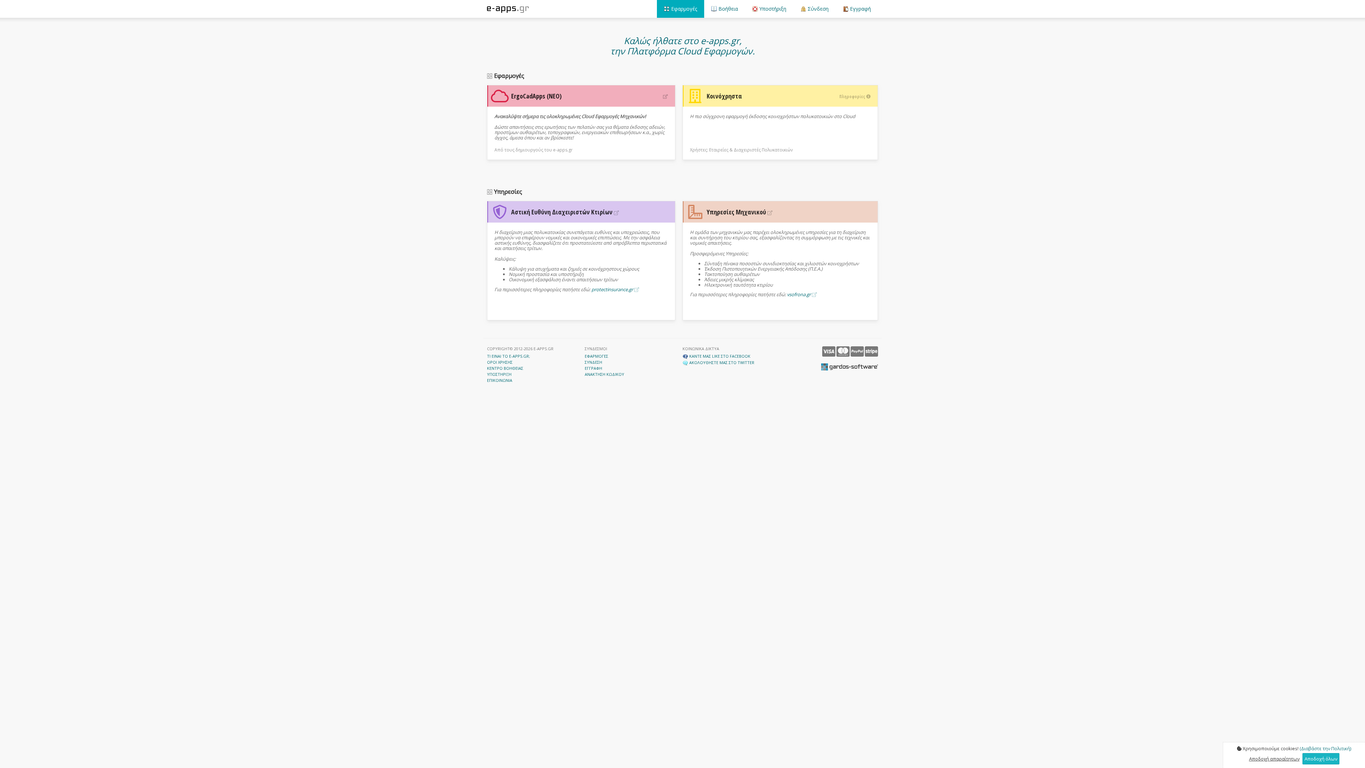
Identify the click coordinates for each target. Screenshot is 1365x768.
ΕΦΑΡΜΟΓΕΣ (596, 356)
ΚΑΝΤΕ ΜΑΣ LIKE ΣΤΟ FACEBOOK (719, 356)
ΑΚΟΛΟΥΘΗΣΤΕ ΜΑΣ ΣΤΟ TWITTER (721, 362)
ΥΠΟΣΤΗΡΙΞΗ (499, 374)
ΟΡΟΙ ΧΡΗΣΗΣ (500, 362)
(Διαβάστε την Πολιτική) (1325, 748)
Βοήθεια (727, 8)
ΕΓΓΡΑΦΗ (593, 368)
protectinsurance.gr (613, 289)
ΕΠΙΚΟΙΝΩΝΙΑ (499, 380)
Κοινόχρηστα (786, 96)
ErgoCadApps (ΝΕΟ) (536, 96)
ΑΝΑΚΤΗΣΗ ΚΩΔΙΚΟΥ (604, 374)
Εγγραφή (860, 8)
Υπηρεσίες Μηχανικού (737, 212)
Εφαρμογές (683, 8)
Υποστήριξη (772, 8)
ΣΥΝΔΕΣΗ (593, 362)
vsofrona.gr (799, 294)
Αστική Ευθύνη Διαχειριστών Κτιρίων (562, 212)
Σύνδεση (817, 8)
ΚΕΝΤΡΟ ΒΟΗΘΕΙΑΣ (505, 368)
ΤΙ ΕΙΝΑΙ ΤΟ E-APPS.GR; (508, 356)
